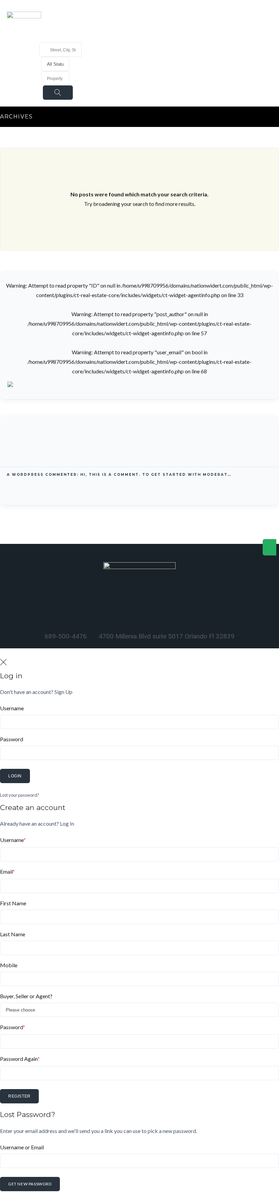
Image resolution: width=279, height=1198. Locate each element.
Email (7, 871)
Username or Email (22, 1147)
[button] (130, 12)
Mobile (8, 965)
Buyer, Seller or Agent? (26, 996)
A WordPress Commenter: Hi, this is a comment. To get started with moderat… (119, 474)
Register (19, 1096)
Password (11, 739)
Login (15, 776)
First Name (13, 903)
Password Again (19, 1058)
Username (12, 708)
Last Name (12, 934)
